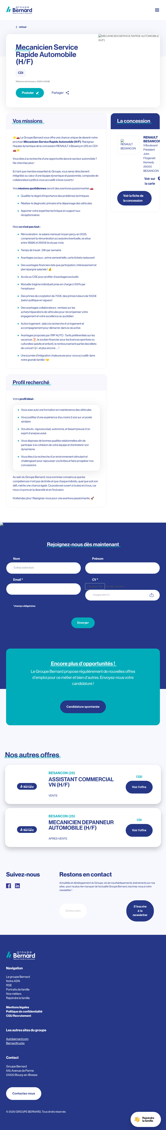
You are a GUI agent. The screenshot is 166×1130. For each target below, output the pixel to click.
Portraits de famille (18, 989)
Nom (16, 558)
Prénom (98, 558)
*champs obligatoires (24, 606)
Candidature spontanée (83, 706)
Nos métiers (13, 993)
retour (23, 27)
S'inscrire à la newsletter (140, 911)
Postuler (28, 92)
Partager (58, 92)
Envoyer (83, 622)
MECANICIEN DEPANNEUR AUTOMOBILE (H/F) (81, 825)
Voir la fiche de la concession (133, 198)
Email (18, 579)
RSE (9, 985)
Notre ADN (13, 981)
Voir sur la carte (149, 181)
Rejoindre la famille (18, 998)
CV (95, 579)
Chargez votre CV (101, 595)
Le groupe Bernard (18, 976)
